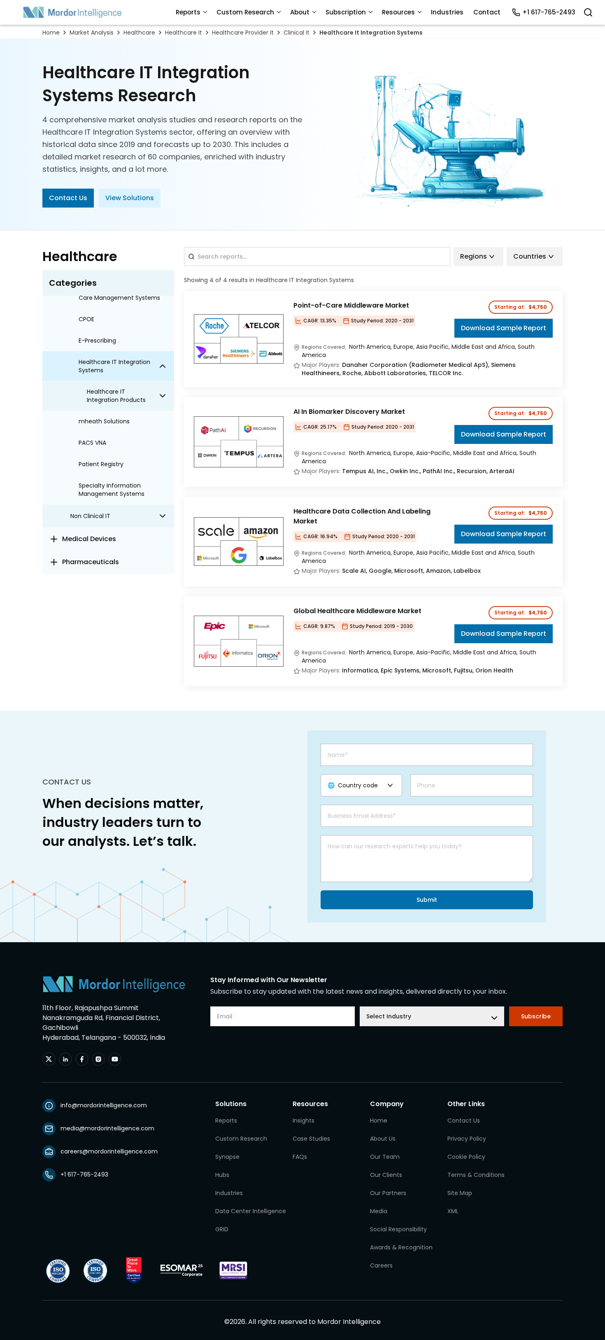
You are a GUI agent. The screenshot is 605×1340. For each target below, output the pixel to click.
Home (51, 32)
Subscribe (536, 1016)
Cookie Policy (466, 1157)
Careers (381, 1265)
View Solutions (129, 198)
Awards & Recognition (401, 1247)
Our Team (385, 1157)
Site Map (459, 1193)
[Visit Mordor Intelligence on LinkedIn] (65, 1059)
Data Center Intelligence (250, 1211)
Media (378, 1211)
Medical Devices (89, 539)
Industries (447, 12)
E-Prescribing (97, 340)
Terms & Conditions (476, 1175)
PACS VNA (92, 443)
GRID (221, 1229)
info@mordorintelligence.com (103, 1105)
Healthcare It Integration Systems (371, 32)
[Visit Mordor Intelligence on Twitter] (49, 1059)
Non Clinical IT (90, 516)
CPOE (86, 319)
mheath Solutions (104, 421)
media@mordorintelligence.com (107, 1128)
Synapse (227, 1157)
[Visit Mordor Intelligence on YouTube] (114, 1059)
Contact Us (68, 198)
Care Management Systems (119, 298)
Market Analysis (92, 32)
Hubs (222, 1175)
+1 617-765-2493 (548, 12)
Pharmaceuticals (90, 562)
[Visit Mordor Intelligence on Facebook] (81, 1059)
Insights (303, 1120)
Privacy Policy (466, 1139)
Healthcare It (183, 32)
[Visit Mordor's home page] (72, 12)
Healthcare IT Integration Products (116, 396)
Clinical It (296, 32)
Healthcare (139, 32)
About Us (383, 1139)
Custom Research (245, 12)
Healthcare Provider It (243, 32)
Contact (486, 12)
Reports (188, 12)
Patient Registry (101, 464)
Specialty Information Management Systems (111, 489)
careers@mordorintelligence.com (109, 1151)
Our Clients (386, 1175)
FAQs (300, 1157)
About (299, 12)
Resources (398, 12)
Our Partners (388, 1193)
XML (452, 1211)
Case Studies (311, 1139)
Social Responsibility (398, 1229)
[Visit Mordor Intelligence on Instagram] (98, 1059)
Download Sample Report (503, 328)
